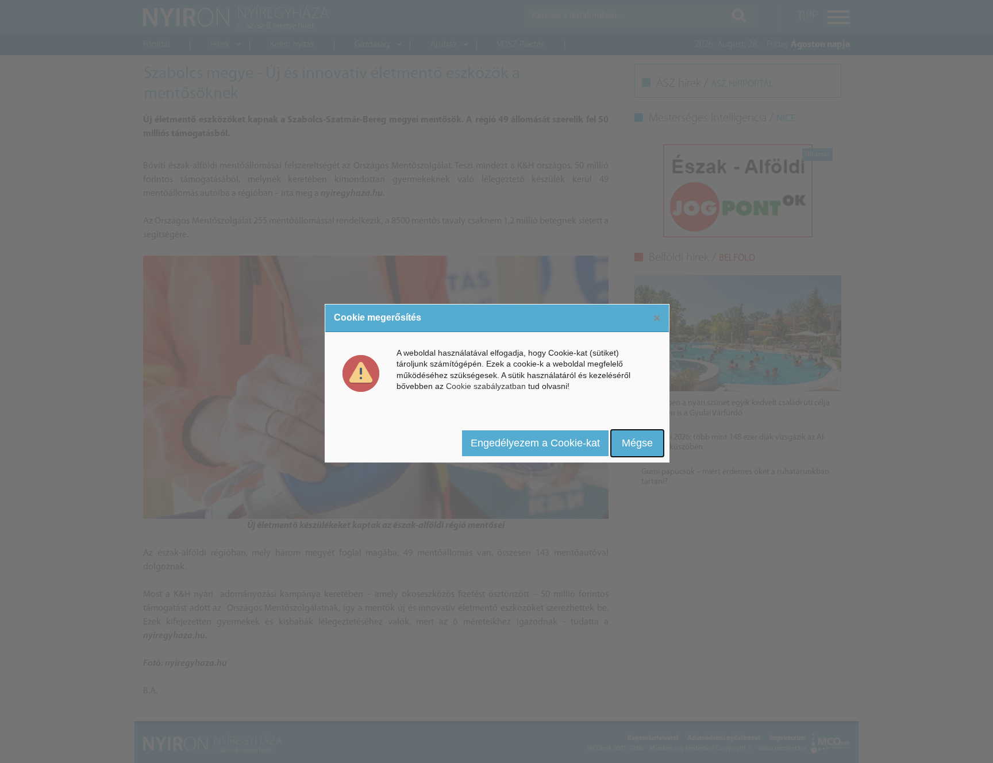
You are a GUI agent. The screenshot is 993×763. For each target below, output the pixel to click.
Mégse (637, 443)
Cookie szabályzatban (486, 386)
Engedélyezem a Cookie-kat (535, 443)
